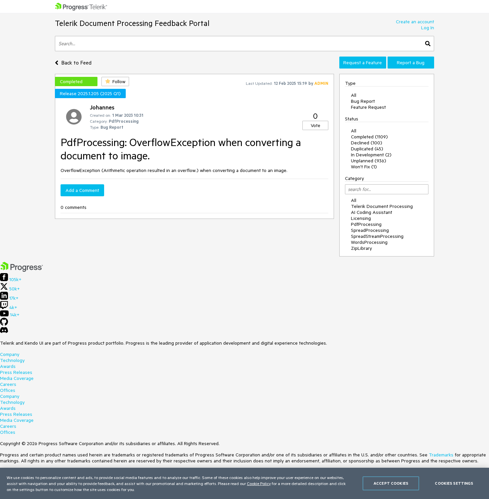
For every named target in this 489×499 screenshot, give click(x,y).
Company (9, 354)
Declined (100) (366, 143)
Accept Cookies (391, 483)
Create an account (415, 22)
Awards (8, 366)
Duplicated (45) (367, 149)
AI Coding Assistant (371, 212)
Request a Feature (362, 63)
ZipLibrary (361, 248)
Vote (315, 125)
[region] (244, 483)
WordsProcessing (369, 242)
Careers (8, 384)
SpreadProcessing (370, 230)
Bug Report (363, 101)
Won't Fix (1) (364, 167)
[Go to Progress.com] (21, 270)
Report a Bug (410, 63)
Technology (12, 360)
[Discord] (4, 332)
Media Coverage (17, 378)
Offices (7, 390)
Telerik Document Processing (382, 206)
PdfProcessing (366, 224)
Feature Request (368, 107)
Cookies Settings (454, 483)
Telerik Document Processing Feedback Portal (132, 23)
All (353, 95)
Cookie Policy (259, 483)
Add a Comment (82, 190)
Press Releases (16, 372)
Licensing (361, 218)
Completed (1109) (369, 137)
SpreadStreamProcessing (377, 236)
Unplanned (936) (368, 161)
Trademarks (441, 455)
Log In (427, 28)
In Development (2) (371, 155)
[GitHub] (4, 324)
